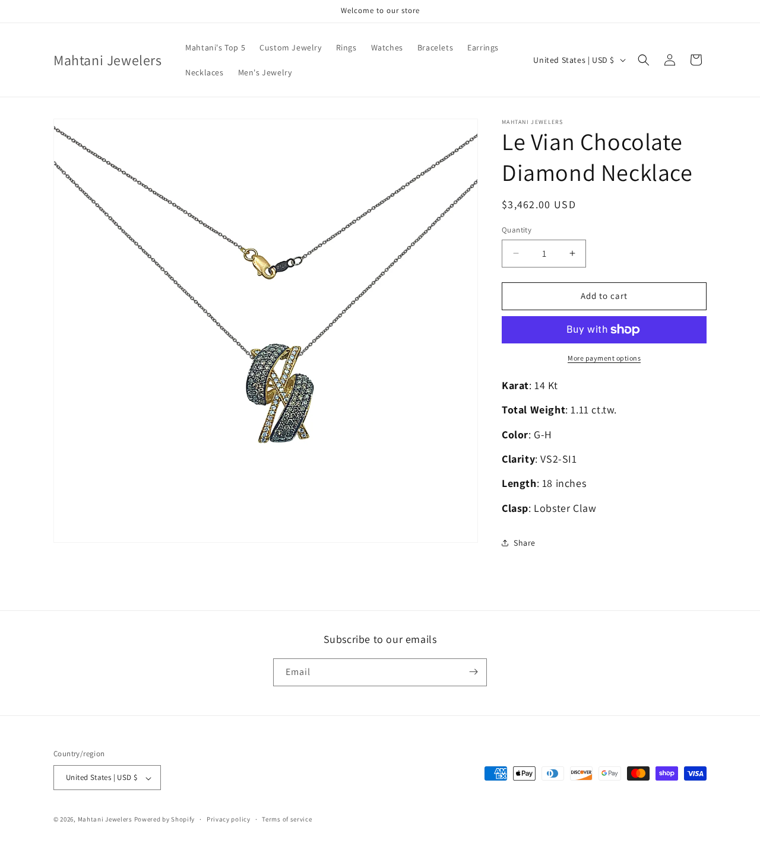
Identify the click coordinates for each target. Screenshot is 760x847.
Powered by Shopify (164, 820)
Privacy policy (229, 819)
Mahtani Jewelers (105, 820)
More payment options (604, 358)
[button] (644, 60)
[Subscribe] (473, 672)
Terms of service (287, 819)
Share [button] (525, 542)
